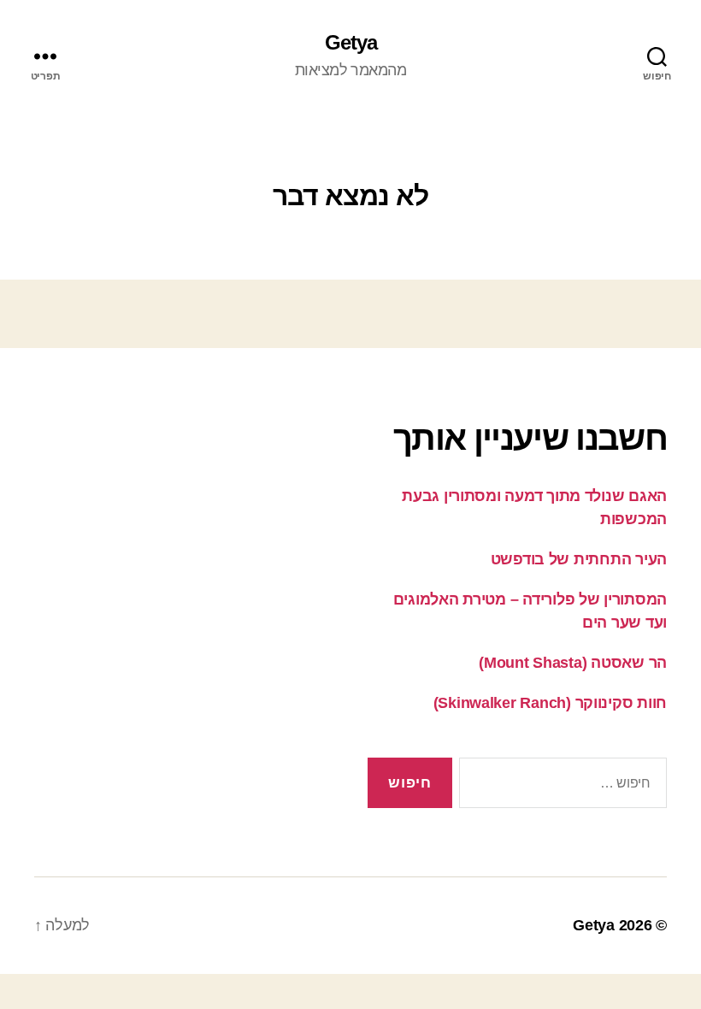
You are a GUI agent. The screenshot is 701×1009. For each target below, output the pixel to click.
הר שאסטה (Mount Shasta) (573, 662)
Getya (351, 42)
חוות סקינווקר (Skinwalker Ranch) (550, 702)
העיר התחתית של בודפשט (579, 559)
